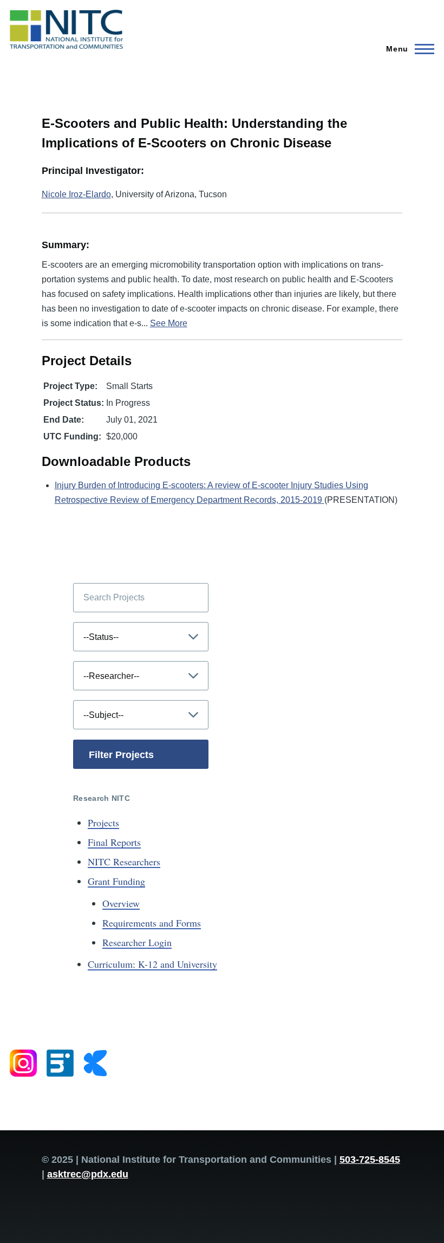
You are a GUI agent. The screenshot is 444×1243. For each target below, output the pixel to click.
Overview (121, 903)
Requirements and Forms (151, 922)
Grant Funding (116, 881)
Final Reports (114, 842)
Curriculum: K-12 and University (152, 963)
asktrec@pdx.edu (87, 1174)
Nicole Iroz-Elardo (76, 194)
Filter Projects (121, 754)
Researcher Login (137, 942)
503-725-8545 (369, 1159)
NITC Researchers (124, 861)
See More (168, 323)
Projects (103, 822)
